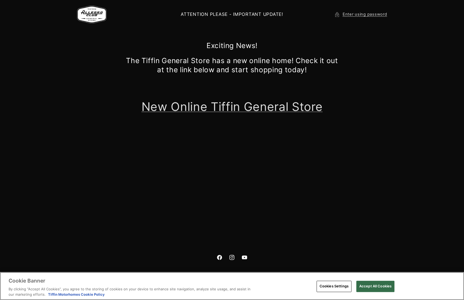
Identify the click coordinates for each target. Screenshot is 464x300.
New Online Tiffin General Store (232, 106)
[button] (361, 14)
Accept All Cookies (375, 286)
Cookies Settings (334, 286)
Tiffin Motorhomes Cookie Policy (76, 294)
